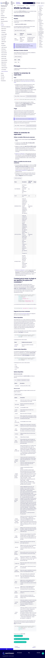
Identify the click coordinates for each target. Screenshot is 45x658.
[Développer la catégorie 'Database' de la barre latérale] (12, 16)
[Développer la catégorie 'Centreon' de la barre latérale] (12, 12)
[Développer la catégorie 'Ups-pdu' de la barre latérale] (12, 79)
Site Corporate (19, 652)
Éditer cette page (19, 635)
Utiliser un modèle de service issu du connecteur (41, 28)
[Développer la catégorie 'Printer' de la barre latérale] (12, 23)
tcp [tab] (28, 380)
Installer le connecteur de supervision (40, 14)
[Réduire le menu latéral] (6, 649)
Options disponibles (41, 46)
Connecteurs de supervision (18, 3)
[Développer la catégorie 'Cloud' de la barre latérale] (12, 14)
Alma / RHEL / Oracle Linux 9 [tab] (32, 96)
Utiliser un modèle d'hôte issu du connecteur (41, 24)
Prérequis (39, 11)
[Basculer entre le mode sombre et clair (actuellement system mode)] (42, 3)
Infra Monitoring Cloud (12, 3)
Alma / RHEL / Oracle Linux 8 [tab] (20, 96)
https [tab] (19, 380)
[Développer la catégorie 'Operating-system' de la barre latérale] (12, 21)
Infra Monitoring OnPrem (7, 3)
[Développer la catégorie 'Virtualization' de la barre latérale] (12, 81)
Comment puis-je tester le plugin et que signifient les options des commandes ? (41, 33)
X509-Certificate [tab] (18, 56)
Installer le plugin (31, 118)
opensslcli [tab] (24, 380)
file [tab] (15, 380)
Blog (29, 652)
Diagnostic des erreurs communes (41, 37)
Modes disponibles (41, 41)
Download (38, 652)
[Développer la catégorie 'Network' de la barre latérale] (12, 19)
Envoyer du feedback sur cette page (22, 638)
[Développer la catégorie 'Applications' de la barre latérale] (12, 8)
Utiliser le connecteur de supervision (40, 20)
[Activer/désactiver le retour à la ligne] (33, 129)
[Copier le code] (35, 99)
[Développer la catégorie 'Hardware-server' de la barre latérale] (12, 17)
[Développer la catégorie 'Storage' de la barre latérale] (12, 75)
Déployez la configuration (20, 153)
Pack (40, 16)
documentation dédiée (25, 313)
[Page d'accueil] (15, 5)
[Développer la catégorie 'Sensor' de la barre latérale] (12, 73)
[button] (43, 3)
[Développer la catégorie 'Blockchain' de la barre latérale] (12, 10)
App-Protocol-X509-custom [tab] (20, 30)
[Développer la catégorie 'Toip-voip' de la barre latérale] (12, 77)
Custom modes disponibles (41, 43)
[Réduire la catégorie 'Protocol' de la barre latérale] (12, 25)
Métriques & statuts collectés (41, 9)
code (16, 346)
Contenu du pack (40, 5)
